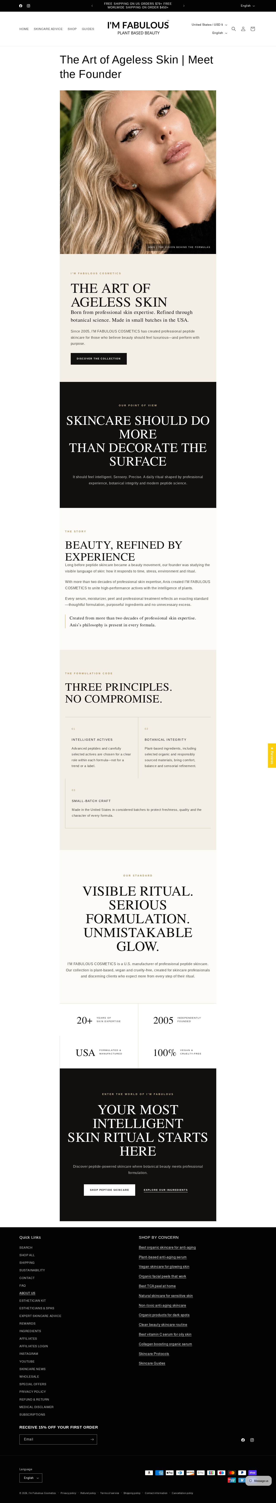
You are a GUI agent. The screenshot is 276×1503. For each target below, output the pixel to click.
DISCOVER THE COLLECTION (99, 358)
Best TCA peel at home (157, 1286)
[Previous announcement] (92, 6)
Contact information (156, 1493)
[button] (233, 29)
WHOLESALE (29, 1376)
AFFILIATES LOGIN (33, 1346)
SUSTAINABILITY (32, 1270)
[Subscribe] (92, 1439)
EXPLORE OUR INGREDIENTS (166, 1190)
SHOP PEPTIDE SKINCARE (109, 1190)
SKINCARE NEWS (32, 1369)
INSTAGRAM (28, 1353)
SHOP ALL (27, 1255)
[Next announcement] (184, 6)
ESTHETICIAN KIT (32, 1300)
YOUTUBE (26, 1361)
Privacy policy (68, 1493)
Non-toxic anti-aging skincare (162, 1305)
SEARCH (26, 1247)
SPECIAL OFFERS (32, 1384)
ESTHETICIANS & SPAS (36, 1308)
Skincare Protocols (154, 1354)
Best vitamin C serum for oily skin (165, 1334)
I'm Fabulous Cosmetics (42, 1493)
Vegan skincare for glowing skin (164, 1266)
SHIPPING (27, 1262)
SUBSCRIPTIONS (32, 1414)
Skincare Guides (152, 1363)
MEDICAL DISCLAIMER (36, 1407)
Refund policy (88, 1493)
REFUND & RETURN (34, 1399)
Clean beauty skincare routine (163, 1325)
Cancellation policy (182, 1493)
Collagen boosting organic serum (165, 1344)
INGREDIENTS (30, 1331)
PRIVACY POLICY (32, 1391)
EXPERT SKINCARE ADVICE (40, 1316)
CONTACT (26, 1278)
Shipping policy (132, 1493)
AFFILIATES (28, 1338)
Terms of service (109, 1493)
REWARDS (27, 1323)
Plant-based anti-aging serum (163, 1257)
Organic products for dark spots (164, 1315)
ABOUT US (27, 1293)
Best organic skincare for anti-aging (167, 1247)
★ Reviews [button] (272, 755)
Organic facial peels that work (162, 1276)
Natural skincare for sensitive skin (166, 1296)
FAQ (22, 1285)
